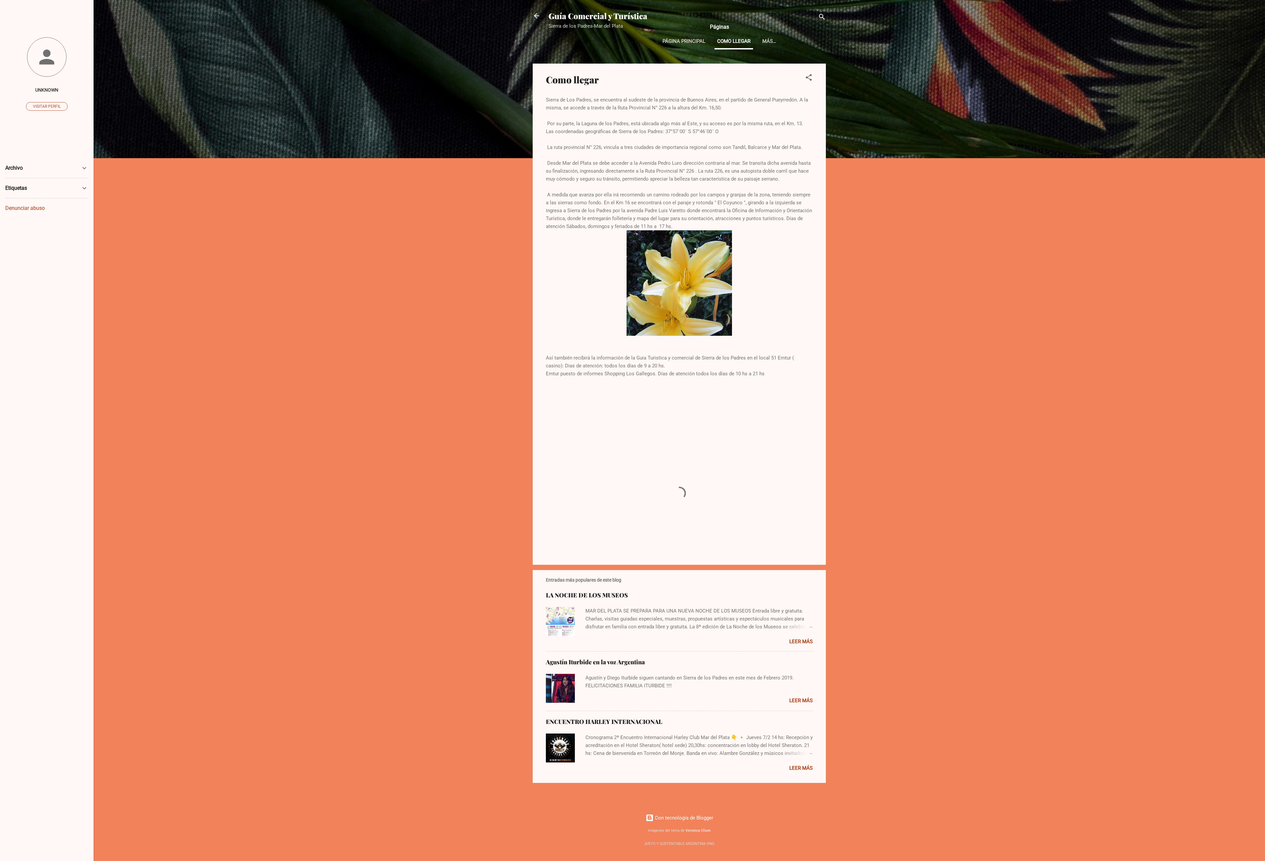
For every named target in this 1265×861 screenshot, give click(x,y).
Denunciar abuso (25, 208)
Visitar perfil (47, 106)
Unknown (46, 90)
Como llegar (733, 41)
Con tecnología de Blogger (683, 818)
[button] (809, 78)
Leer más (801, 642)
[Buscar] (822, 18)
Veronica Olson (698, 830)
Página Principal (683, 41)
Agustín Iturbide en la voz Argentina (595, 662)
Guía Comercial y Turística (597, 16)
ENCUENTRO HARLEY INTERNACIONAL (604, 722)
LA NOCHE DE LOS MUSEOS (587, 595)
